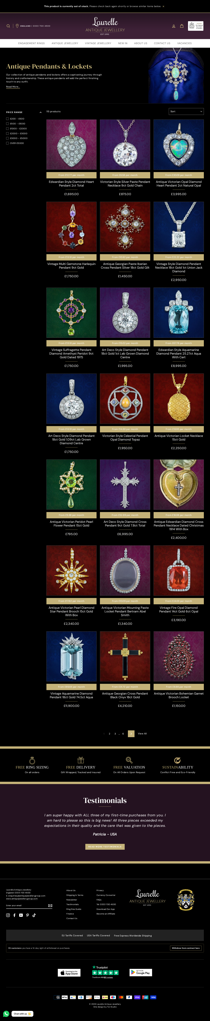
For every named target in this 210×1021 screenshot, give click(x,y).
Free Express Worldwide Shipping (133, 935)
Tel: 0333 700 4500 (106, 904)
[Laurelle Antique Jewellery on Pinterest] (27, 915)
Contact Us (71, 918)
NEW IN (122, 43)
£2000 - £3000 (18, 133)
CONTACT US (162, 43)
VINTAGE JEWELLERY (98, 43)
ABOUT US (140, 43)
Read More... (13, 86)
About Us (70, 890)
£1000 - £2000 (18, 128)
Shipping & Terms (74, 895)
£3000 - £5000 (19, 138)
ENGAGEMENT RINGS (31, 43)
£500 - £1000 (17, 123)
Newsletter (71, 899)
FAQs (99, 899)
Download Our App (106, 909)
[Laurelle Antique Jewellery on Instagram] (8, 915)
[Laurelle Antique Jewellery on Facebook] (14, 915)
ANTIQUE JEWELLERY (65, 43)
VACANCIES (184, 43)
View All (142, 733)
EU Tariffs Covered (72, 935)
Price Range (14, 112)
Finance (70, 913)
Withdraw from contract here (186, 948)
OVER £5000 (17, 143)
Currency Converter (106, 895)
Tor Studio (112, 1007)
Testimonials (72, 904)
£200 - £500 (17, 118)
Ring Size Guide (73, 909)
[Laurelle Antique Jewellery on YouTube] (21, 915)
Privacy (100, 890)
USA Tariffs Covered (98, 935)
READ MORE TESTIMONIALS (105, 846)
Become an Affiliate (106, 913)
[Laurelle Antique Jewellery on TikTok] (34, 915)
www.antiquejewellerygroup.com (22, 898)
